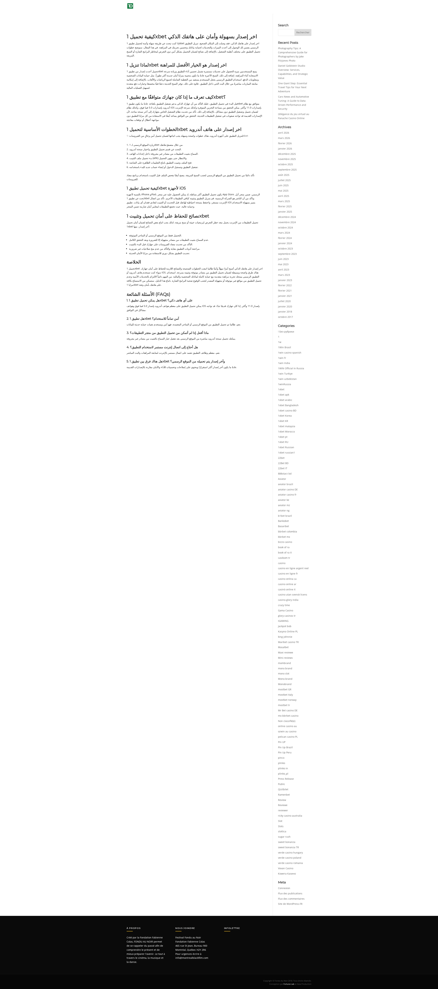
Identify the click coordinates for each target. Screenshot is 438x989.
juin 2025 (283, 185)
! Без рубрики (286, 331)
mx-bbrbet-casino (288, 715)
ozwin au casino (287, 731)
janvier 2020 (285, 306)
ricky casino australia (290, 815)
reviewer (283, 810)
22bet (281, 457)
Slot (280, 821)
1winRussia (284, 384)
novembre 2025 (287, 159)
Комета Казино (287, 873)
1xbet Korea (285, 415)
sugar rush (284, 836)
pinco (281, 757)
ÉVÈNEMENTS (232, 7)
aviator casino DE (288, 489)
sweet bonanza (286, 842)
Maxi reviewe (285, 652)
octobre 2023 (285, 248)
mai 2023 (283, 264)
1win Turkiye (285, 373)
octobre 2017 (285, 317)
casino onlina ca (287, 578)
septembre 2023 (287, 253)
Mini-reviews (285, 657)
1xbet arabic (285, 400)
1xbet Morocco (286, 431)
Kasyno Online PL (288, 631)
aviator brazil (285, 484)
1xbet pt (282, 436)
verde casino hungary (290, 852)
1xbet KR (283, 421)
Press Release (286, 778)
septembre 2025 (287, 169)
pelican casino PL (288, 736)
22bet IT (282, 468)
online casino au (287, 726)
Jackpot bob (284, 626)
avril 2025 (283, 196)
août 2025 (283, 175)
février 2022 (285, 285)
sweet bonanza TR (288, 847)
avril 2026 (283, 132)
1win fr (282, 358)
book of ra (283, 547)
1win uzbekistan (287, 379)
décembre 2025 (287, 153)
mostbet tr (284, 705)
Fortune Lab (289, 984)
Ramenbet (284, 794)
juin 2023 (283, 259)
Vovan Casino (285, 868)
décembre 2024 (287, 217)
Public (281, 784)
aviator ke (283, 500)
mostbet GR (284, 689)
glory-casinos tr (287, 615)
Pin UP (281, 742)
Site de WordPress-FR (290, 903)
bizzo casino (285, 542)
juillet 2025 (284, 180)
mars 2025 (284, 201)
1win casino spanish (289, 352)
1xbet (281, 389)
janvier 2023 (285, 280)
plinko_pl (283, 773)
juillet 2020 (284, 301)
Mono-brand (285, 678)
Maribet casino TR (288, 642)
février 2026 (285, 143)
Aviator (282, 478)
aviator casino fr (287, 494)
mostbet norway (287, 699)
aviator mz (284, 505)
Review (282, 800)
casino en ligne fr (288, 573)
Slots (281, 826)
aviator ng (283, 510)
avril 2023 (283, 269)
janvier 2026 (285, 148)
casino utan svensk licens (292, 594)
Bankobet (283, 521)
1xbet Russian (286, 447)
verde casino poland (289, 857)
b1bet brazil (285, 515)
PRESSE (270, 7)
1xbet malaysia (286, 426)
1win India (284, 363)
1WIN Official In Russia (291, 368)
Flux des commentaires (291, 898)
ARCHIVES (253, 7)
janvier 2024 (285, 243)
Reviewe (282, 805)
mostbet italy (285, 694)
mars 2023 (284, 274)
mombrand (284, 663)
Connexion (284, 888)
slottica (282, 831)
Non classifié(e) (286, 721)
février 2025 (285, 206)
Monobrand (285, 684)
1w (279, 342)
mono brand (285, 668)
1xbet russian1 (286, 452)
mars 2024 (284, 232)
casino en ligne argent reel (293, 568)
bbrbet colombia (287, 531)
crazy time (284, 605)
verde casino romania (290, 863)
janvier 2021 (285, 295)
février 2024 (285, 238)
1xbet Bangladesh (288, 405)
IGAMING (283, 620)
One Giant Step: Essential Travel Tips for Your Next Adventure (292, 87)
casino (281, 563)
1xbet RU (283, 442)
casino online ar (287, 584)
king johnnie (285, 636)
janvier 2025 (285, 211)
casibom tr (284, 557)
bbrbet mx (284, 536)
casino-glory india (288, 599)
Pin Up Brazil (285, 747)
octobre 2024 (285, 227)
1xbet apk (283, 394)
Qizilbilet (283, 789)
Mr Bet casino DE (288, 710)
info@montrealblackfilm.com (191, 957)
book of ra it (285, 552)
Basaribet (283, 526)
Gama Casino (285, 610)
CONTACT (306, 7)
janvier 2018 (285, 311)
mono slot (283, 673)
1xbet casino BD (287, 410)
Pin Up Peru (285, 752)
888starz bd (285, 473)
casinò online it (286, 589)
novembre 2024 (287, 222)
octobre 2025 (285, 164)
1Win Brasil (284, 347)
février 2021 (285, 290)
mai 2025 (283, 190)
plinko (281, 763)
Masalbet (283, 647)
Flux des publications (290, 893)
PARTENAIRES (289, 7)
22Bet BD (283, 463)
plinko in (283, 768)
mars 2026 (284, 138)
